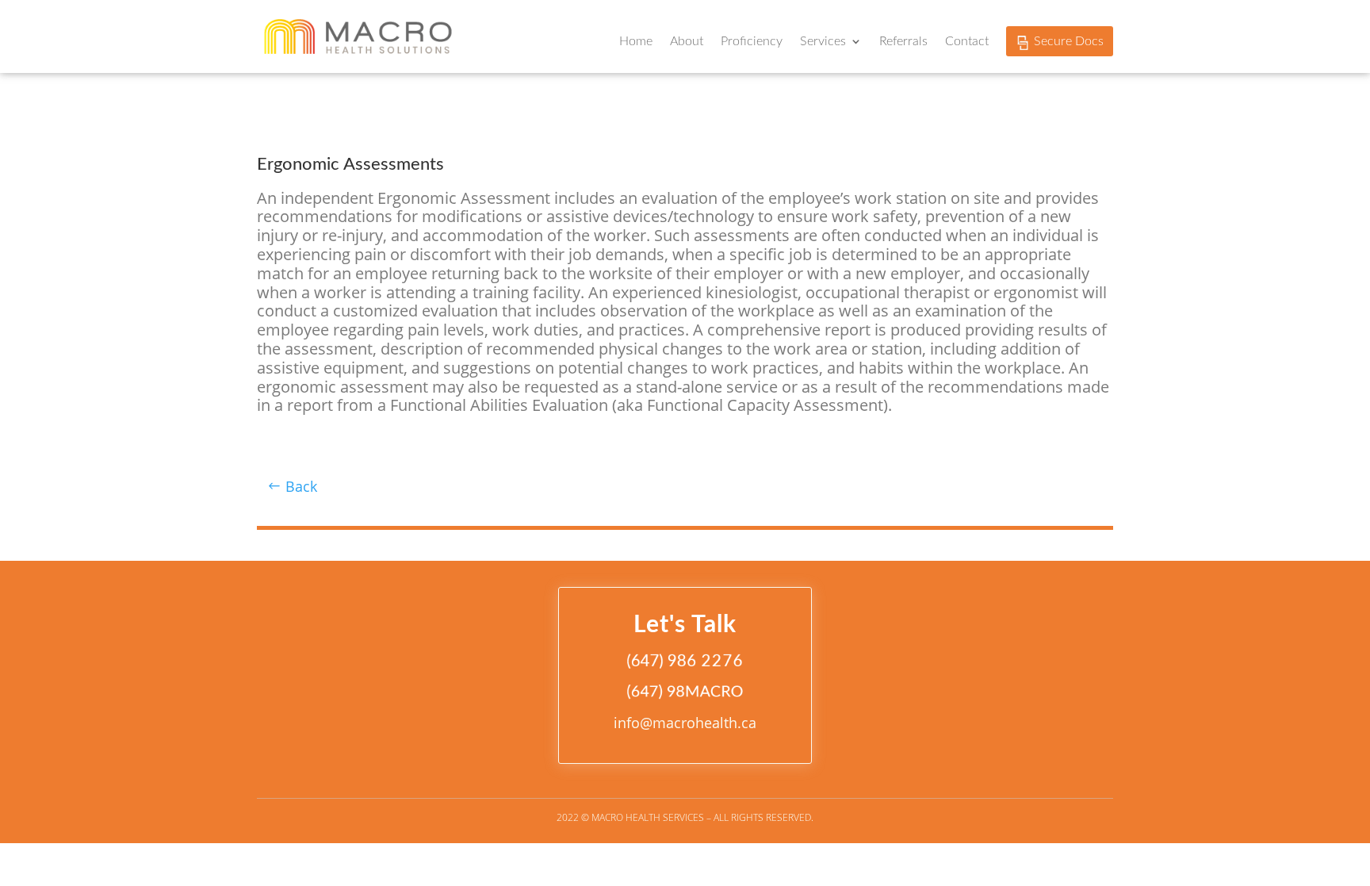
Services (823, 42)
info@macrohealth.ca (685, 722)
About (686, 42)
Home (635, 42)
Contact (967, 42)
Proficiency (752, 42)
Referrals (903, 42)
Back (301, 486)
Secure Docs (1069, 41)
